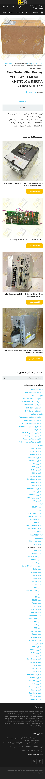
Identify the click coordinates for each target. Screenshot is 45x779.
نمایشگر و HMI (37, 396)
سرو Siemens (36, 631)
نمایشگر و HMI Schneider (31, 402)
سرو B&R (37, 551)
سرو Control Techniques (31, 566)
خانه (41, 64)
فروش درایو (39, 644)
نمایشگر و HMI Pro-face (31, 399)
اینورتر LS (37, 501)
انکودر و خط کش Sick (33, 392)
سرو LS (38, 597)
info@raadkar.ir (33, 754)
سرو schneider (35, 622)
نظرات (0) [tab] (22, 107)
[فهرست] (42, 12)
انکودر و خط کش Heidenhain (30, 427)
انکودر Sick (37, 430)
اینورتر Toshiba (35, 495)
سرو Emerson (35, 572)
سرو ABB (37, 544)
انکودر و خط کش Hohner (31, 423)
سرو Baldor (36, 554)
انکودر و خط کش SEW (33, 436)
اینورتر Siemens (35, 461)
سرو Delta (37, 569)
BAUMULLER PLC (34, 529)
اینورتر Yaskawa (35, 482)
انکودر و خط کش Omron (32, 439)
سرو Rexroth (36, 613)
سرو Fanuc (37, 578)
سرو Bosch (36, 563)
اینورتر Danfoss (35, 650)
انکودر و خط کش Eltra (32, 420)
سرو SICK (37, 628)
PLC (41, 504)
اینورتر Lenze (36, 448)
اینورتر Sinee (36, 485)
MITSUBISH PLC (34, 513)
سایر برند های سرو (34, 640)
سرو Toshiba (36, 637)
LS (40, 510)
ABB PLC (37, 523)
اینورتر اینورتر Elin (34, 498)
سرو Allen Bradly (30, 92)
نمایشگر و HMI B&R (33, 408)
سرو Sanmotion (35, 616)
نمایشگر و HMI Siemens (32, 405)
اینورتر (40, 445)
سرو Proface (36, 609)
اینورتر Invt (37, 464)
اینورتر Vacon (35, 492)
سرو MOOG (36, 600)
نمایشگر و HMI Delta (33, 411)
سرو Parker (36, 603)
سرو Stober (36, 634)
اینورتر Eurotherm (34, 479)
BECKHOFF (36, 532)
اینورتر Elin (37, 656)
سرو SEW (37, 625)
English (36, 12)
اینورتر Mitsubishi (34, 489)
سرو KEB (37, 588)
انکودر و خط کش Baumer (31, 433)
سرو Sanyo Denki (34, 619)
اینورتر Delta (36, 470)
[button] (3, 18)
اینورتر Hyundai (35, 476)
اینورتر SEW (36, 473)
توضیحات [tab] (22, 101)
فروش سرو (34, 64)
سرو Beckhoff (35, 560)
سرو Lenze (37, 594)
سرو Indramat (35, 585)
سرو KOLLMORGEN (33, 591)
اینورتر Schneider (34, 458)
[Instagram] (40, 761)
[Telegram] (34, 761)
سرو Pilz (37, 606)
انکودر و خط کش (36, 389)
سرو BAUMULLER (34, 557)
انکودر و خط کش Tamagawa (30, 417)
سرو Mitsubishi (35, 541)
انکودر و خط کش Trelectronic (30, 442)
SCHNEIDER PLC (34, 516)
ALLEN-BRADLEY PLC (32, 526)
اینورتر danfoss (35, 451)
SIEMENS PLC (35, 520)
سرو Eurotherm (35, 575)
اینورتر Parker (35, 454)
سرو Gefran (36, 582)
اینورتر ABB (36, 467)
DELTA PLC (36, 507)
